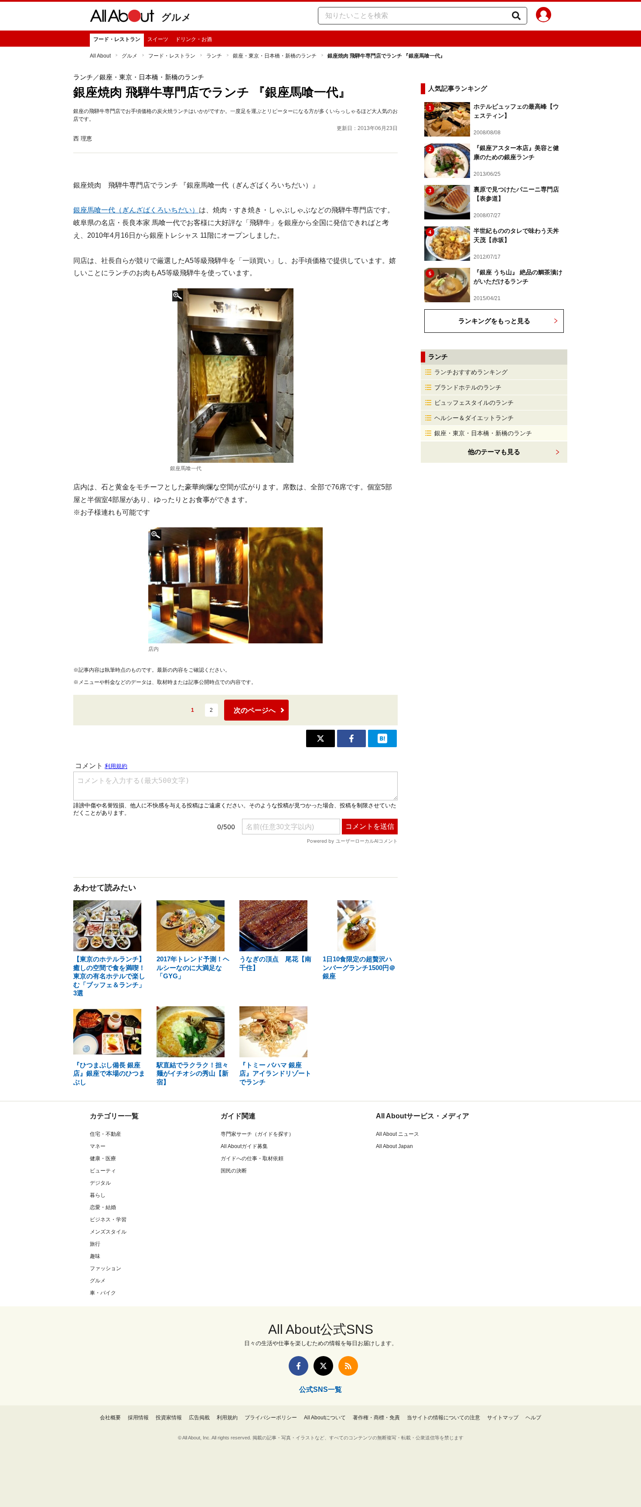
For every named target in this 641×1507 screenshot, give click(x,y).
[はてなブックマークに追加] (382, 738)
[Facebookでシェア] (351, 738)
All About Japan (394, 1146)
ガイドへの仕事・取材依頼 (252, 1158)
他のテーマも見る (494, 451)
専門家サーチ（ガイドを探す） (257, 1134)
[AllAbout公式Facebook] (298, 1366)
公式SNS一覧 (320, 1389)
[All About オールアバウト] (122, 17)
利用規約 (227, 1418)
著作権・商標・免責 (376, 1418)
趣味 (95, 1256)
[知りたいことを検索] (516, 15)
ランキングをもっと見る (494, 321)
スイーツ (157, 39)
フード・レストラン (116, 39)
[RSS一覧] (348, 1366)
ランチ (214, 56)
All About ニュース (397, 1134)
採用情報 (138, 1418)
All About (100, 56)
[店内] (235, 585)
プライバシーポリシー (271, 1418)
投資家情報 (169, 1418)
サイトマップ (502, 1418)
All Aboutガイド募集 (244, 1146)
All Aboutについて (325, 1418)
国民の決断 (234, 1171)
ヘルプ (533, 1418)
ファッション (105, 1268)
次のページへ (255, 710)
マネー (98, 1146)
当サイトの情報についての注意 (443, 1418)
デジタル (100, 1183)
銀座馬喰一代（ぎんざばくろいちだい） (136, 210)
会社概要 (110, 1418)
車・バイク (103, 1293)
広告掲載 (199, 1418)
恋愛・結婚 (103, 1207)
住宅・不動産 (105, 1134)
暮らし (98, 1195)
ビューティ (103, 1171)
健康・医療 (103, 1158)
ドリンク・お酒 (193, 39)
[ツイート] (320, 738)
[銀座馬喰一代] (235, 375)
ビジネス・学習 (108, 1220)
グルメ (176, 17)
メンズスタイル (108, 1232)
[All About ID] (543, 16)
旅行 (95, 1244)
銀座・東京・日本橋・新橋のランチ (275, 56)
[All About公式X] (323, 1366)
